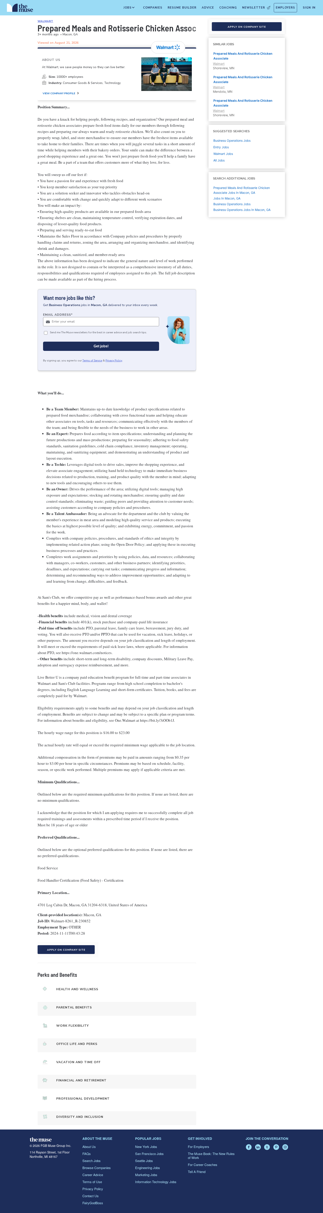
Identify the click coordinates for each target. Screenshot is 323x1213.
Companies (152, 8)
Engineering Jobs (147, 1167)
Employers (285, 8)
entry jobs (221, 147)
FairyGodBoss (92, 1202)
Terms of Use (92, 1181)
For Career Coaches (202, 1164)
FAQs (86, 1153)
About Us (89, 1146)
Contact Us (90, 1195)
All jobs (219, 160)
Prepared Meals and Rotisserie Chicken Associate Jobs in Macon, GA (241, 190)
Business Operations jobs (231, 140)
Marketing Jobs (146, 1174)
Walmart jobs (223, 154)
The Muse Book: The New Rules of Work (211, 1155)
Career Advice (92, 1174)
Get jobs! (101, 346)
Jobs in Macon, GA (226, 198)
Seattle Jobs (144, 1160)
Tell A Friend (196, 1171)
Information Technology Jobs (155, 1181)
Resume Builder (182, 8)
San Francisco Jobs (149, 1153)
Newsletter (253, 8)
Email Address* (58, 315)
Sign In (309, 8)
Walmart (45, 21)
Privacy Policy (113, 360)
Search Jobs (91, 1160)
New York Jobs (146, 1146)
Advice (208, 8)
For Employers (198, 1146)
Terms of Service (92, 360)
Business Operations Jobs (231, 204)
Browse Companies (96, 1167)
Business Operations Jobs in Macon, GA (241, 210)
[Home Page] (20, 8)
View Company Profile (59, 93)
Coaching (228, 8)
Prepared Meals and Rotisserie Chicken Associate (242, 56)
